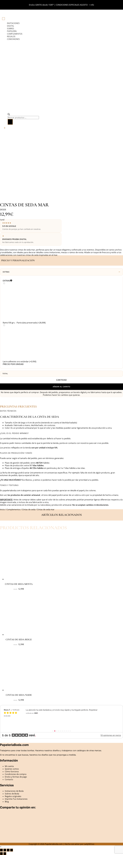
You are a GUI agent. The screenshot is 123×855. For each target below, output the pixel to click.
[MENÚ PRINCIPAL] (3, 18)
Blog (7, 801)
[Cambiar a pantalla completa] (4, 850)
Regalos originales (13, 796)
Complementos (13, 509)
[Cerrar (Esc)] (11, 850)
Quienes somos (12, 769)
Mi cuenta (9, 766)
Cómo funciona (12, 771)
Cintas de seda (28, 509)
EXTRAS (6, 272)
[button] (61, 410)
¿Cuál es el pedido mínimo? (14, 433)
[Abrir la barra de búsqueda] (9, 114)
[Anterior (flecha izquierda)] (1, 853)
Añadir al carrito (61, 386)
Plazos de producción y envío (16, 453)
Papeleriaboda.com (54, 844)
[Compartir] (8, 850)
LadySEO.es (89, 844)
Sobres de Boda (12, 793)
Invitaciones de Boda (14, 791)
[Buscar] (10, 122)
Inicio (2, 509)
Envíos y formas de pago (16, 776)
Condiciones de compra (15, 774)
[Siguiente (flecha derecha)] (4, 853)
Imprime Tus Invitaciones (16, 799)
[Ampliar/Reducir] (1, 850)
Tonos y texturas (9, 485)
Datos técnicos (8, 411)
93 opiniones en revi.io (111, 735)
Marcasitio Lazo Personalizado (46, 715)
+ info (91, 4)
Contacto (9, 779)
